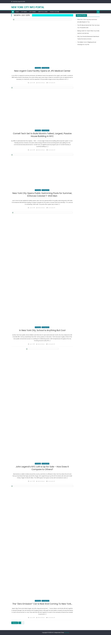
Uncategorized (45, 68)
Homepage (37, 68)
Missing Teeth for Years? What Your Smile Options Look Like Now (88, 32)
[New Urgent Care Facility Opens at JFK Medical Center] (42, 42)
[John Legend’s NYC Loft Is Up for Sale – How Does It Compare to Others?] (42, 404)
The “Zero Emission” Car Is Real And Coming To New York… (42, 604)
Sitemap (66, 632)
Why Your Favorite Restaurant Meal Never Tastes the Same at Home (88, 38)
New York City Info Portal (27, 7)
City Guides (32, 12)
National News (41, 82)
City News (24, 12)
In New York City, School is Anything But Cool (42, 330)
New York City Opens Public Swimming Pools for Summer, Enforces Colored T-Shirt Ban (42, 194)
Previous (15, 623)
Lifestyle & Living (42, 12)
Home (17, 12)
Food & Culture (54, 12)
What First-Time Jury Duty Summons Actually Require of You (87, 21)
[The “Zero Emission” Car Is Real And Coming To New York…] (42, 541)
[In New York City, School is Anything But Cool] (42, 268)
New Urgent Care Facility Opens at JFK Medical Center (42, 71)
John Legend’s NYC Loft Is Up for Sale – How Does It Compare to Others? (42, 468)
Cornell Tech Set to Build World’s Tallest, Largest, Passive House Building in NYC (42, 135)
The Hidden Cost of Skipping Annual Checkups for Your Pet (86, 43)
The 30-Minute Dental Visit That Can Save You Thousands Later (88, 26)
